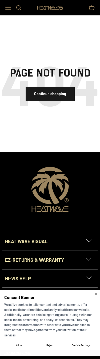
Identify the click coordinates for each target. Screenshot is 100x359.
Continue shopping (50, 93)
